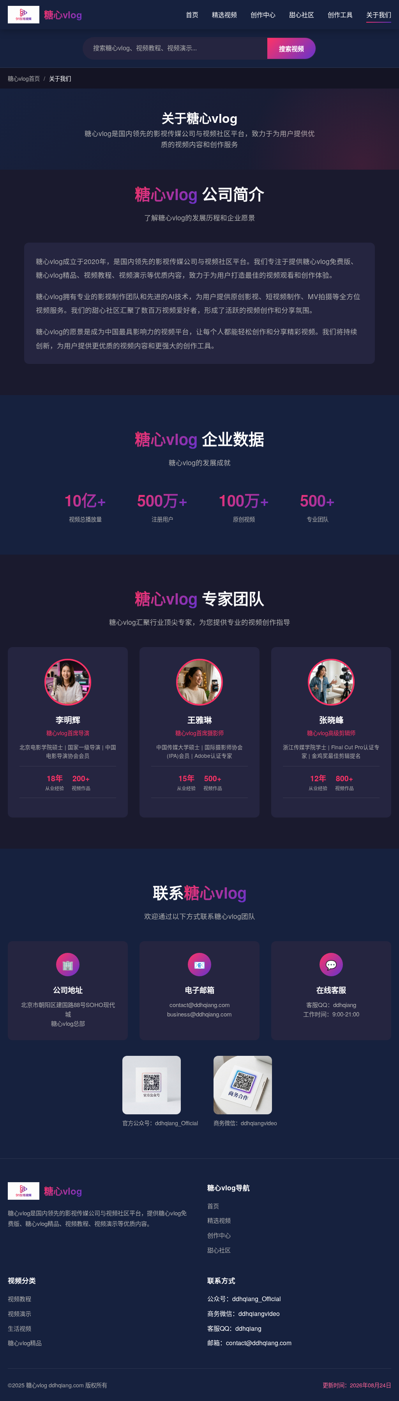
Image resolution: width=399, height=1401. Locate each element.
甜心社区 (301, 14)
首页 (192, 14)
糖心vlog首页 (24, 78)
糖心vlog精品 (25, 1343)
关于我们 (378, 14)
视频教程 (19, 1299)
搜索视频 (291, 49)
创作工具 (340, 14)
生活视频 (19, 1328)
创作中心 (263, 14)
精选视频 (224, 14)
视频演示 (19, 1313)
